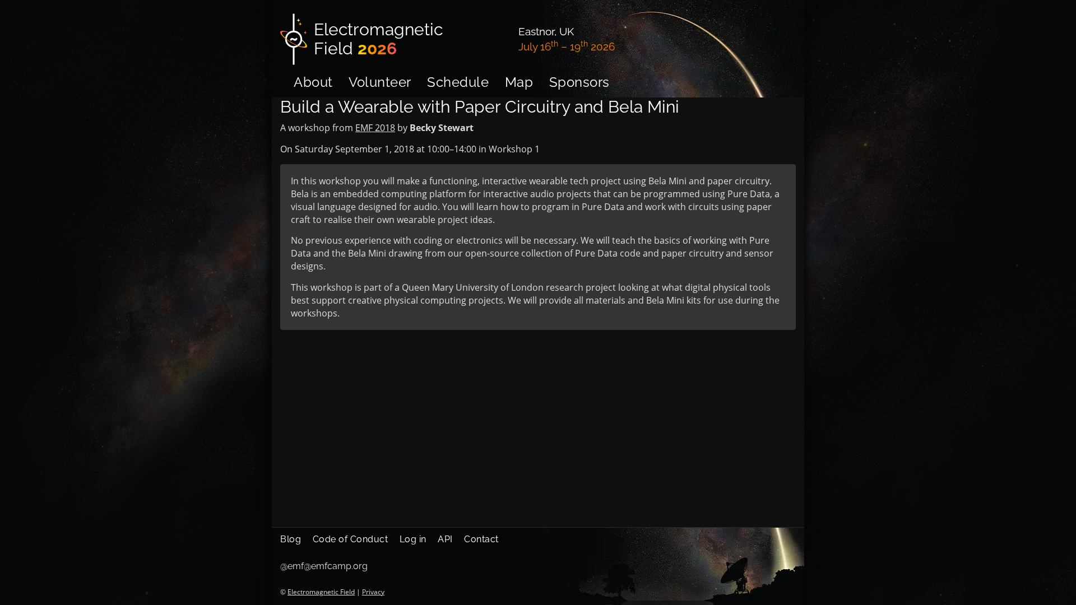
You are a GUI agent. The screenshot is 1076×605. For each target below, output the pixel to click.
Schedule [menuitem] (458, 82)
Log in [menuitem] (413, 539)
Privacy (373, 592)
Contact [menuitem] (481, 539)
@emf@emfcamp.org (324, 566)
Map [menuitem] (519, 82)
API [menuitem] (445, 539)
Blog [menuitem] (290, 539)
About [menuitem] (313, 82)
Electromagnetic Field (321, 592)
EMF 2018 (375, 128)
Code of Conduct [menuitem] (350, 539)
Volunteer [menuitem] (380, 82)
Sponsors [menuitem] (579, 82)
